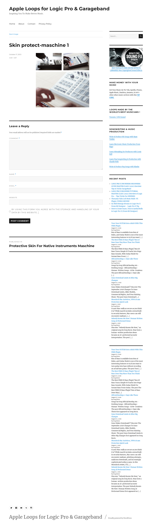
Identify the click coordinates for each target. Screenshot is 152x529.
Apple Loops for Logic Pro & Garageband (59, 9)
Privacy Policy (45, 24)
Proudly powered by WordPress (120, 518)
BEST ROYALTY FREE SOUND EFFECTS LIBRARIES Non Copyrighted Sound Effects (126, 69)
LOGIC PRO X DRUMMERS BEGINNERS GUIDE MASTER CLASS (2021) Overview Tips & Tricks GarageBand (126, 186)
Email (12, 186)
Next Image (13, 34)
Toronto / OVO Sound (117, 117)
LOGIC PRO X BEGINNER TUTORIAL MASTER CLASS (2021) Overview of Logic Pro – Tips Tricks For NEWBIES (126, 193)
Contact (31, 24)
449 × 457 (13, 58)
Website (13, 197)
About (21, 24)
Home (12, 24)
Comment (14, 138)
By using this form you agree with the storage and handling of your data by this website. (55, 211)
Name (12, 174)
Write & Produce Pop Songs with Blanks (124, 167)
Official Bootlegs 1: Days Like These (124, 259)
